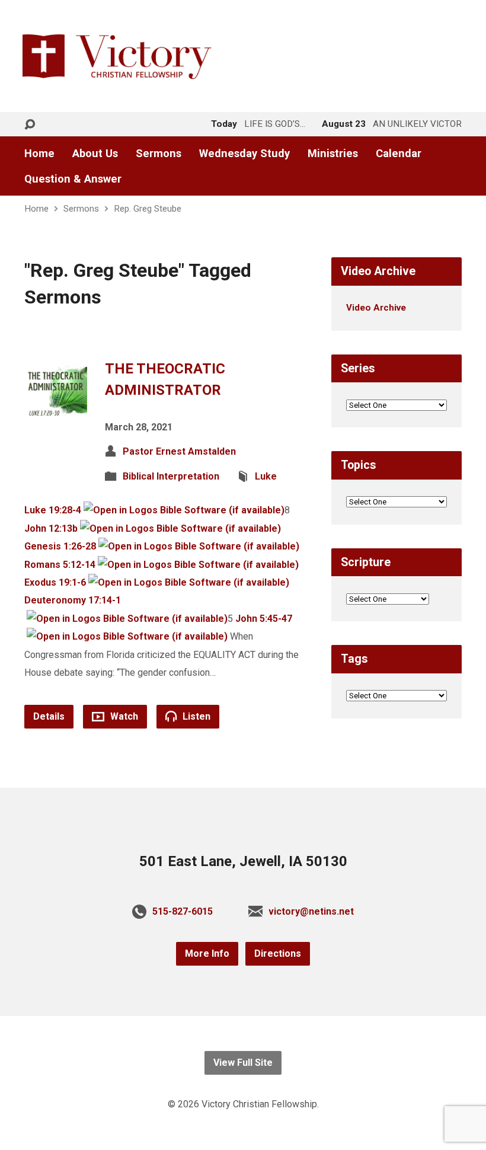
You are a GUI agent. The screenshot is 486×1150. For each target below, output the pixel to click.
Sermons (158, 153)
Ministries (333, 153)
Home (39, 153)
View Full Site (243, 1062)
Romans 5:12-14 (59, 564)
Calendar (398, 153)
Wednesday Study (244, 153)
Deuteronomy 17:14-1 (72, 600)
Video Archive (376, 307)
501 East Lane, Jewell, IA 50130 (243, 861)
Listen (195, 716)
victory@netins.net (311, 911)
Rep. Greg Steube (147, 208)
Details (49, 716)
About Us (95, 153)
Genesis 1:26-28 (60, 546)
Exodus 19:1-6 (55, 582)
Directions (277, 953)
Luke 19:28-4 (52, 510)
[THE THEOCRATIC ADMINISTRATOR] (55, 412)
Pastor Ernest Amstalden (179, 451)
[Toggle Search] (29, 125)
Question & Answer (73, 179)
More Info (207, 953)
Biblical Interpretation (171, 476)
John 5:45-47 (263, 618)
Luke (266, 476)
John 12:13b (51, 528)
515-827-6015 (182, 911)
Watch (123, 716)
